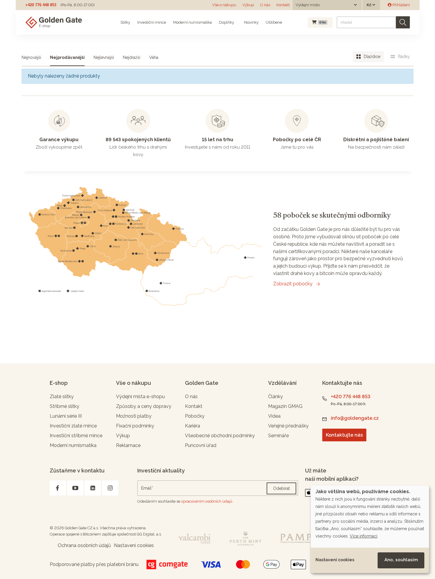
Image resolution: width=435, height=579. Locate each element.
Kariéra (192, 426)
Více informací (363, 536)
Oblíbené (274, 22)
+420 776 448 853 (40, 5)
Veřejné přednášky (288, 426)
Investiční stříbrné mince (76, 435)
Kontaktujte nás (344, 435)
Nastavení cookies (334, 559)
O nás (265, 5)
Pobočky (194, 416)
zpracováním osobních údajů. (207, 501)
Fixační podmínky (135, 426)
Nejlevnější (104, 57)
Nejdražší (131, 57)
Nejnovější (31, 57)
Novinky (251, 22)
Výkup (248, 5)
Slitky (125, 22)
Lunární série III (66, 416)
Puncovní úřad (200, 445)
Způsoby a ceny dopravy (143, 406)
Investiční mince (151, 22)
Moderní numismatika (192, 22)
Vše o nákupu (224, 5)
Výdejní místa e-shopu (140, 396)
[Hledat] (403, 22)
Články (275, 396)
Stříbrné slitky (64, 406)
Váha (153, 57)
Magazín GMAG (285, 406)
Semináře (278, 435)
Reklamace (128, 445)
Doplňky (226, 22)
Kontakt (283, 5)
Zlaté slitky (62, 396)
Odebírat (281, 488)
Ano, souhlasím (401, 559)
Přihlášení (401, 5)
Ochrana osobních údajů (84, 545)
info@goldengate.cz (355, 418)
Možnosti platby (134, 416)
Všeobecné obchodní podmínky (220, 435)
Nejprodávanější (67, 57)
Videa (274, 416)
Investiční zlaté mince (73, 426)
